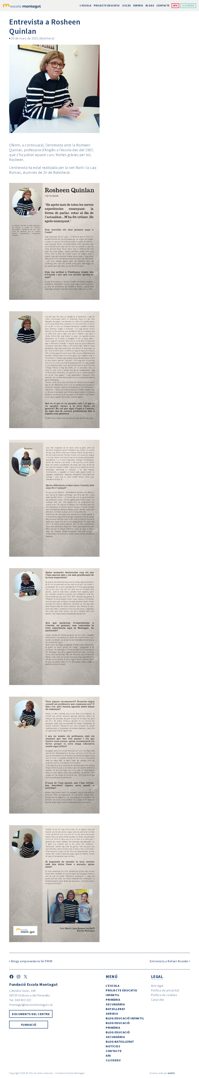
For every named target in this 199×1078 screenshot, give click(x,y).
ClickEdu (188, 5)
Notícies (113, 1046)
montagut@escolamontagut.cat (31, 1005)
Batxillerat (47, 38)
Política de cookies (164, 995)
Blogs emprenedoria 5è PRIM (31, 961)
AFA (175, 5)
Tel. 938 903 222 (20, 1000)
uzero (171, 1073)
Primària (113, 999)
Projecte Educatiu (107, 5)
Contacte (163, 5)
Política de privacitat (165, 990)
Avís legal (157, 986)
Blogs (150, 5)
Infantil (112, 995)
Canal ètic (158, 999)
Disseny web (156, 1073)
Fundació (28, 1025)
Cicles (126, 5)
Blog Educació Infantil (125, 1018)
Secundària (115, 1004)
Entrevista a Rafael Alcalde (169, 961)
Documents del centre (31, 1014)
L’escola (85, 5)
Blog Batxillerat (120, 1041)
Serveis (138, 5)
